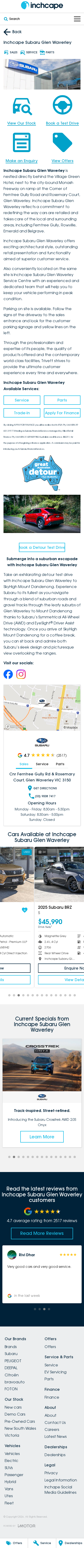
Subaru (11, 1353)
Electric (11, 1460)
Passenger (14, 1474)
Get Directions (45, 788)
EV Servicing (55, 1372)
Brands (11, 1346)
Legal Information (61, 1480)
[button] (42, 1274)
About (50, 1415)
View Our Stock (21, 123)
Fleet (9, 1503)
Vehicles (12, 1453)
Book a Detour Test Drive (42, 547)
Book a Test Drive (62, 123)
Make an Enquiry (22, 160)
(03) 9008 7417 (45, 796)
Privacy (51, 1473)
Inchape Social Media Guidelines (60, 1489)
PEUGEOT (13, 1361)
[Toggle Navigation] (77, 19)
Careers (52, 1429)
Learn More (42, 1137)
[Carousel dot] (9, 995)
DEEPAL (11, 1367)
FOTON (11, 1389)
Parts (62, 400)
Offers (50, 1346)
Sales (24, 764)
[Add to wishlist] (74, 910)
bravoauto (15, 1382)
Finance (52, 1397)
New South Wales (20, 1428)
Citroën (12, 1375)
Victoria (12, 1435)
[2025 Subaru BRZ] (42, 874)
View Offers (63, 160)
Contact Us (55, 1422)
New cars (13, 1407)
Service (22, 400)
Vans (9, 1489)
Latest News (55, 1436)
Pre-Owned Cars (20, 1421)
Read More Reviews (42, 1233)
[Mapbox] (16, 726)
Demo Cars (15, 1414)
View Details (42, 979)
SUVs (9, 1467)
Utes (9, 1495)
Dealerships (55, 1454)
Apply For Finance (62, 413)
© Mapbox (71, 727)
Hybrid (10, 1481)
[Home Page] (42, 5)
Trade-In (22, 413)
